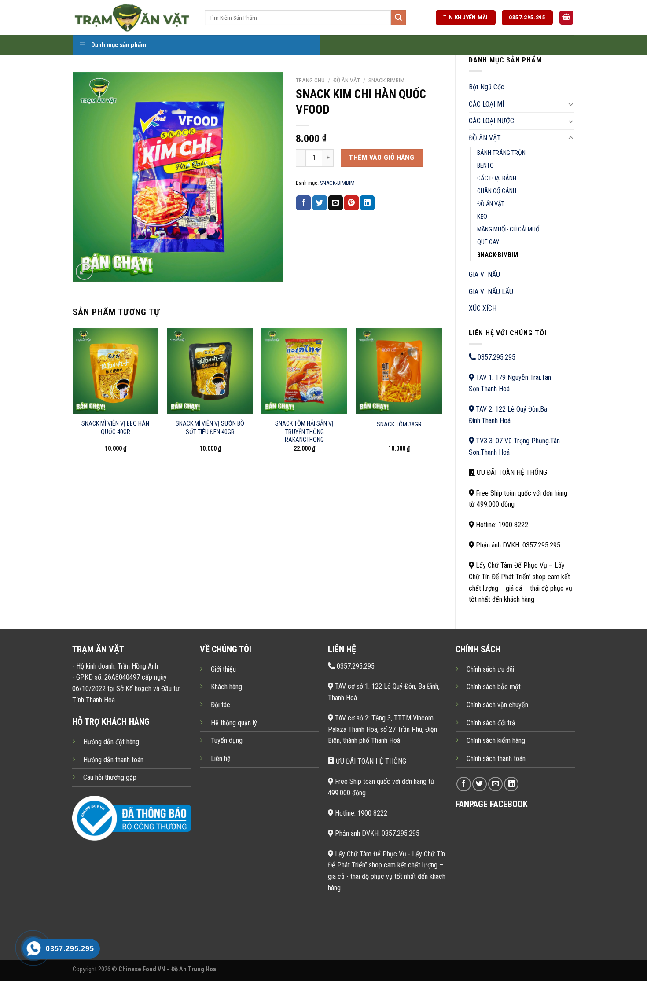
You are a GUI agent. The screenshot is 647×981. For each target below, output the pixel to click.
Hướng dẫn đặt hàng (111, 742)
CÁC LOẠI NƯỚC (491, 121)
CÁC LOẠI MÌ (486, 104)
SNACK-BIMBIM (497, 255)
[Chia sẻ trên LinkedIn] (367, 202)
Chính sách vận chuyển (497, 705)
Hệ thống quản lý (234, 723)
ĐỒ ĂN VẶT (485, 138)
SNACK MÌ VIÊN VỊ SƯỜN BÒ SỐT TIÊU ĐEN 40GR (210, 428)
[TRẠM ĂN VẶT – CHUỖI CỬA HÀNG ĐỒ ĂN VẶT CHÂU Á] (132, 17)
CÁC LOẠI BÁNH (496, 178)
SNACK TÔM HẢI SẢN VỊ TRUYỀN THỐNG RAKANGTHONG (304, 432)
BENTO (485, 165)
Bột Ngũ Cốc (486, 87)
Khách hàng (226, 687)
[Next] (441, 398)
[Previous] (73, 398)
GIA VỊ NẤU (484, 274)
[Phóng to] (84, 271)
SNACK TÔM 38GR (399, 424)
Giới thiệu (223, 669)
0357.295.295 (495, 357)
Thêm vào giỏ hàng (381, 158)
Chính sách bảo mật (494, 687)
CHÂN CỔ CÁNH (496, 191)
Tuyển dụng (227, 740)
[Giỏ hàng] (566, 18)
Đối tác (220, 705)
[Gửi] (398, 17)
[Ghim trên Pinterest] (351, 202)
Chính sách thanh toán (496, 758)
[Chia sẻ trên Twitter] (319, 202)
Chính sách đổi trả (491, 723)
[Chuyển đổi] (570, 104)
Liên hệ (221, 758)
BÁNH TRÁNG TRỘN (501, 153)
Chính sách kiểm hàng (496, 740)
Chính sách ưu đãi (490, 669)
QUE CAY (488, 242)
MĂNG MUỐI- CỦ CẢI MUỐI (509, 229)
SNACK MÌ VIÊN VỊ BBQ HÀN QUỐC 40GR (115, 428)
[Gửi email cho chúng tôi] (495, 784)
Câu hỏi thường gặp (109, 777)
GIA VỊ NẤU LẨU (491, 291)
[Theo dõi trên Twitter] (479, 784)
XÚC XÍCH (482, 308)
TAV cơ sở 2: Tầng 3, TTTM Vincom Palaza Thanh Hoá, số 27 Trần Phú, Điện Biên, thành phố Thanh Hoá (382, 729)
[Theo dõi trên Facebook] (463, 784)
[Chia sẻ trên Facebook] (303, 202)
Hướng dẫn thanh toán (113, 760)
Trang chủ (310, 80)
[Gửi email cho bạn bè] (335, 202)
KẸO (482, 216)
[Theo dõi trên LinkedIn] (511, 784)
